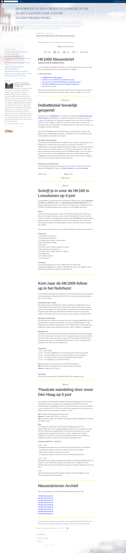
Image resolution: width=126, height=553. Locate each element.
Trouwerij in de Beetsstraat (12, 54)
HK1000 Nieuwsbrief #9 (45, 513)
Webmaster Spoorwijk (21, 83)
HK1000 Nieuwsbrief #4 (45, 502)
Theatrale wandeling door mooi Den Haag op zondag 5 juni (60, 84)
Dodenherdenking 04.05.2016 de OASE (15, 76)
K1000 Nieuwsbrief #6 (46, 507)
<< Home (38, 541)
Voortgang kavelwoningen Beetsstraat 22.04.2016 (18, 73)
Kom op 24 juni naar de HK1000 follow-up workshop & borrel (61, 82)
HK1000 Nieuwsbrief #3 (45, 500)
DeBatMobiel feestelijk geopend (52, 77)
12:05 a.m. (62, 528)
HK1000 (76, 218)
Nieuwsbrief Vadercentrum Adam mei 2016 (16, 52)
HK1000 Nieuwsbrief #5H (45, 506)
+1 (76, 52)
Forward (85, 52)
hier (89, 523)
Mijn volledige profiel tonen (14, 123)
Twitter (64, 168)
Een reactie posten (43, 538)
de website (84, 168)
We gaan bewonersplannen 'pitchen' (14, 67)
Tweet (58, 52)
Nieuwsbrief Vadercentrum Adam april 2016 (16, 71)
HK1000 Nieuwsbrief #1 (46, 496)
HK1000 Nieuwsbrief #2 (45, 498)
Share (48, 52)
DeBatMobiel (54, 116)
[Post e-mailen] (67, 528)
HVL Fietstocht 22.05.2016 (12, 69)
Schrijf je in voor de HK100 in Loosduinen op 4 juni (58, 80)
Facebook (70, 168)
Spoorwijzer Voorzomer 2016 (12, 56)
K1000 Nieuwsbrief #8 (46, 511)
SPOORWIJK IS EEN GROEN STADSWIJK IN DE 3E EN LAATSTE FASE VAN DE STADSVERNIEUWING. (52, 13)
